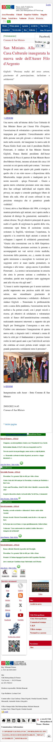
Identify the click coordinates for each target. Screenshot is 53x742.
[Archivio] (8, 720)
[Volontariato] (10, 35)
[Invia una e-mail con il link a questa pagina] (44, 42)
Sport (25, 434)
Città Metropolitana (38, 618)
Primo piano (14, 26)
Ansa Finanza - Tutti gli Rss (9, 537)
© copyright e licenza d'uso (14, 731)
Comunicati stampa (38, 622)
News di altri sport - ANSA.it (9, 545)
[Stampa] (48, 42)
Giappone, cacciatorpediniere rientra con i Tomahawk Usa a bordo (25, 443)
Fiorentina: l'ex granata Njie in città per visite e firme (21, 476)
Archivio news (36, 604)
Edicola (32, 30)
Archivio (34, 26)
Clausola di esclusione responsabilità (18, 735)
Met (31, 647)
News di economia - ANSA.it (9, 506)
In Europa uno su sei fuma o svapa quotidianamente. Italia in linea (25, 524)
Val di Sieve (12, 18)
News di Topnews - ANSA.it (9, 438)
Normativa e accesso (38, 632)
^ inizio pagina (10, 424)
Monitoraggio (21, 738)
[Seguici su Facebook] (28, 720)
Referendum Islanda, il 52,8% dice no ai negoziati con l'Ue (22, 447)
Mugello (43, 14)
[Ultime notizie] (13, 720)
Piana (4, 18)
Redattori (6, 30)
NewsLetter (16, 30)
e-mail (6, 711)
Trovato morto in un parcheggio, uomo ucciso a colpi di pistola (24, 451)
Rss (25, 30)
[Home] (3, 720)
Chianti (19, 14)
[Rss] (23, 720)
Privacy (40, 735)
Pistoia (39, 18)
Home (4, 26)
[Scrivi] (33, 720)
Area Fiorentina (8, 14)
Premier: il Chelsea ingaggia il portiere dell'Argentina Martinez (24, 557)
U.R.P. (32, 625)
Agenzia (25, 26)
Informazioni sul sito (37, 731)
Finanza (21, 434)
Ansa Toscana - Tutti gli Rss (9, 499)
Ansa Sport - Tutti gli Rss (8, 568)
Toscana (16, 434)
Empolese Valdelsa (31, 14)
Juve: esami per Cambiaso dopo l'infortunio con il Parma (22, 561)
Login (48, 4)
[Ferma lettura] (42, 46)
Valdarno (22, 18)
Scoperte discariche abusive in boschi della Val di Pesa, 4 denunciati (25, 494)
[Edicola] (18, 720)
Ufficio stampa (36, 629)
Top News (44, 26)
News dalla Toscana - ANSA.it (10, 472)
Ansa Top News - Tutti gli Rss (9, 464)
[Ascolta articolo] (37, 46)
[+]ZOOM (8, 118)
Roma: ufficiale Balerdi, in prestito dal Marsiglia (19, 549)
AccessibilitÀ (7, 738)
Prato (31, 18)
